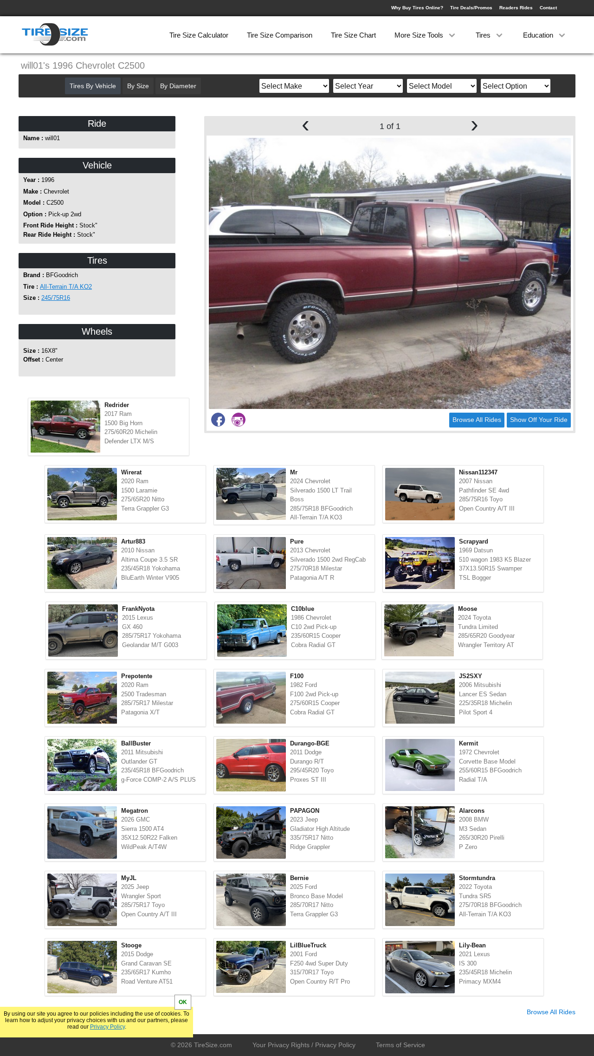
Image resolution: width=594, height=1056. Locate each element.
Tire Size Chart (353, 35)
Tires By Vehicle (93, 86)
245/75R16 (55, 297)
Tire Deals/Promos (471, 7)
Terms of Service (400, 1045)
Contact (548, 7)
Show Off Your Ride (539, 419)
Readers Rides (516, 7)
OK (183, 1002)
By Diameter (178, 86)
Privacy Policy (107, 1027)
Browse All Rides (476, 419)
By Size (138, 86)
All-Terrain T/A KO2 (66, 286)
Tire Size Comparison (279, 35)
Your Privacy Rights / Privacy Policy (303, 1045)
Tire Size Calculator (198, 35)
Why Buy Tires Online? (417, 7)
